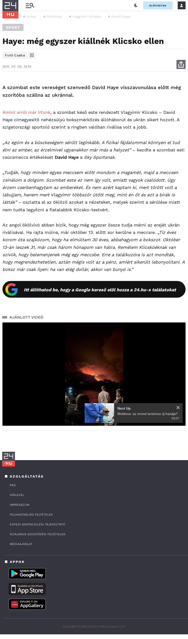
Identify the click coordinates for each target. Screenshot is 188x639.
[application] (94, 374)
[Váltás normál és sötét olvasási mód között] (136, 5)
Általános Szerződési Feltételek (37, 534)
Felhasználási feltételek (31, 514)
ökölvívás (54, 16)
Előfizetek (157, 5)
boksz (31, 16)
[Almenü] (29, 5)
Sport (13, 27)
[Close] (178, 408)
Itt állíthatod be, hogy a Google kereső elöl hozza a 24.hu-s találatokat (100, 289)
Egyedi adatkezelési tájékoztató (37, 524)
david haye (120, 16)
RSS (13, 485)
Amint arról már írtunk (26, 112)
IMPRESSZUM (19, 504)
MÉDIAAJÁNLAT (21, 544)
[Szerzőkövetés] (31, 55)
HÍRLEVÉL (17, 495)
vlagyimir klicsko (86, 16)
